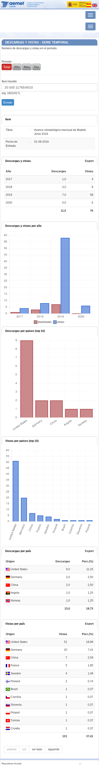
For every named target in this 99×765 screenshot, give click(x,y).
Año (17, 67)
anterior (12, 749)
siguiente (53, 749)
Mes (27, 67)
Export (89, 161)
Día (36, 67)
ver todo (37, 749)
